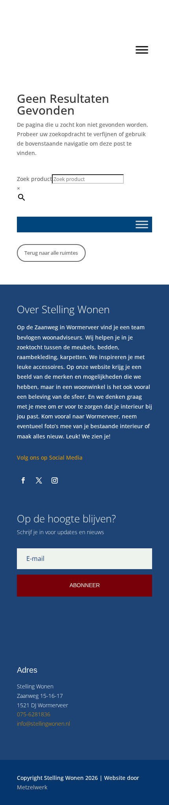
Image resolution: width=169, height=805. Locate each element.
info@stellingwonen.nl (43, 723)
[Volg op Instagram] (54, 480)
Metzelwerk (32, 787)
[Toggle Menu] (142, 49)
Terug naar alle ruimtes (51, 252)
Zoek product (34, 179)
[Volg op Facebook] (23, 480)
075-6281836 (33, 714)
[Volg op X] (39, 480)
